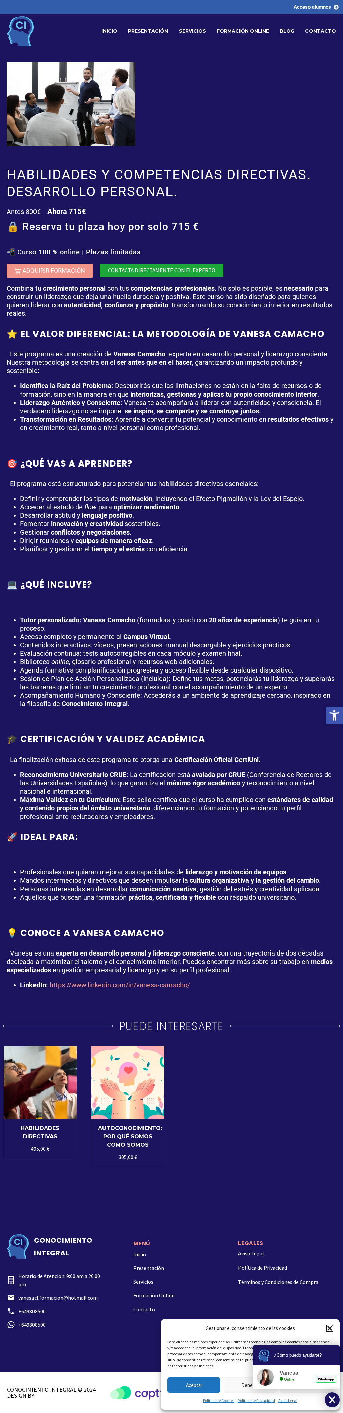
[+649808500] (11, 1311)
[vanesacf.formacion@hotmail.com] (11, 1298)
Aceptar (194, 1385)
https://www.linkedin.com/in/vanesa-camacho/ (120, 985)
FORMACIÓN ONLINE (243, 31)
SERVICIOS (192, 31)
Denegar (250, 1385)
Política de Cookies (218, 1400)
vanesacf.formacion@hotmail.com (58, 1297)
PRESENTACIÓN (148, 31)
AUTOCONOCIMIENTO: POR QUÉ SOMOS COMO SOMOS (130, 1136)
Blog (287, 31)
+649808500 (32, 1311)
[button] (334, 715)
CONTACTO (320, 31)
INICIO (109, 31)
